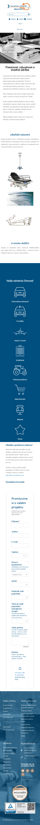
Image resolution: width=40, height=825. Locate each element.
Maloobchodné (20, 399)
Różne (20, 439)
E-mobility (20, 321)
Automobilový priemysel (20, 301)
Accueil (3, 44)
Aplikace (8, 44)
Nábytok (20, 419)
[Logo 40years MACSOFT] (20, 6)
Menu (21, 29)
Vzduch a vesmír (20, 341)
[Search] (28, 14)
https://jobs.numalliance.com (15, 475)
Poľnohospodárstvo (20, 380)
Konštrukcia (20, 360)
